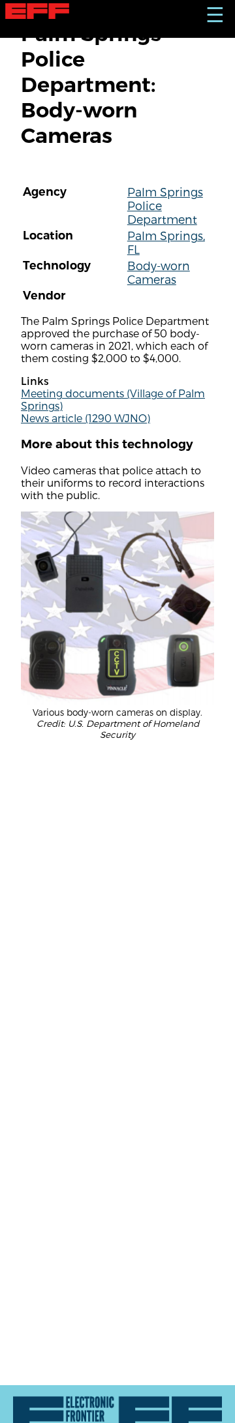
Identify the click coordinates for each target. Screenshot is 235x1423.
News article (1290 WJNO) (85, 418)
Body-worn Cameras (158, 272)
